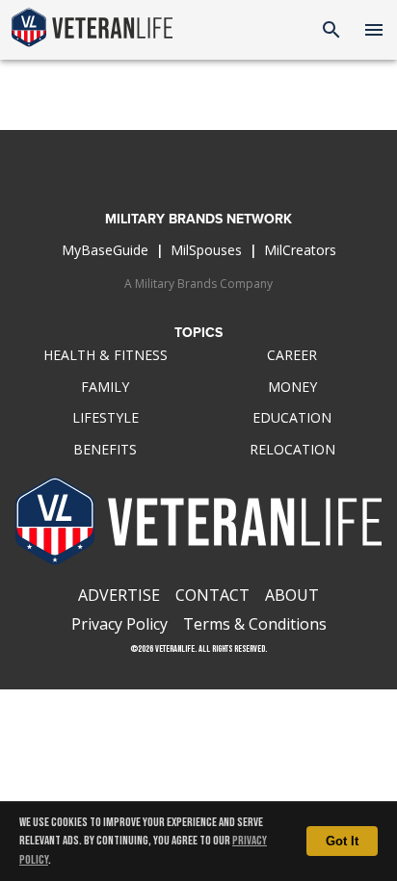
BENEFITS (105, 449)
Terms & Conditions (255, 624)
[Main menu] (374, 30)
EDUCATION (291, 417)
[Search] (331, 30)
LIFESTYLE (105, 417)
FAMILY (105, 386)
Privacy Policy (119, 624)
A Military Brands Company (198, 283)
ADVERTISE (119, 595)
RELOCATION (292, 449)
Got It (342, 841)
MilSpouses (206, 250)
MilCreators (300, 250)
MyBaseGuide (105, 250)
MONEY (292, 386)
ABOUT (292, 595)
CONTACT (212, 595)
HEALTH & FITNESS (105, 355)
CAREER (292, 355)
